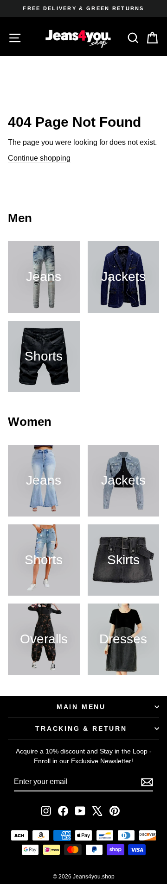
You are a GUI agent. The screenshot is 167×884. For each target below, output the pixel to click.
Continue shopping (39, 158)
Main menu (81, 706)
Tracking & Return (81, 728)
